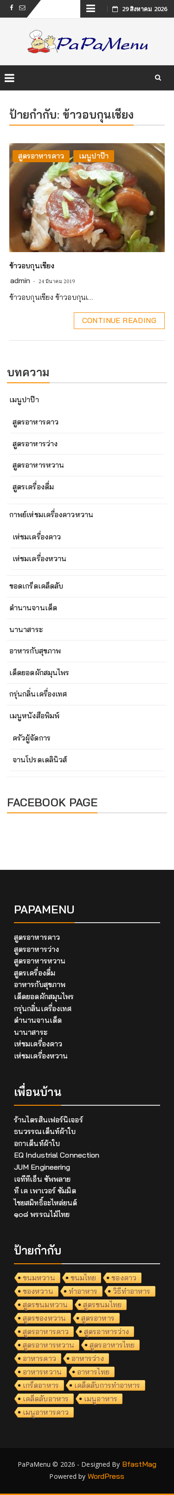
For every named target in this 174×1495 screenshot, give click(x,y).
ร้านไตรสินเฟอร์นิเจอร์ (48, 1119)
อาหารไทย (93, 1371)
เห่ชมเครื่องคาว (37, 536)
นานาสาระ (26, 629)
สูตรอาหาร (98, 1318)
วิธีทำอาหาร (131, 1291)
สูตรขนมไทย (102, 1304)
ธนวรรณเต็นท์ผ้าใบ (45, 1131)
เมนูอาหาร (100, 1398)
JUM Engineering (42, 1167)
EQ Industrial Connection (56, 1154)
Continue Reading (119, 320)
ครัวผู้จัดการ (32, 737)
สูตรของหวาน (44, 1318)
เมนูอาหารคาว (46, 1412)
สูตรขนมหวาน (45, 1304)
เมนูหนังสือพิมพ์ (34, 715)
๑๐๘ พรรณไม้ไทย (42, 1214)
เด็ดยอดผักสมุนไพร (39, 672)
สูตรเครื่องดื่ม (33, 486)
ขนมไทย (84, 1277)
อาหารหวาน (42, 1371)
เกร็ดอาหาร (41, 1385)
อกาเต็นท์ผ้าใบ (37, 1143)
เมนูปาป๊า (94, 155)
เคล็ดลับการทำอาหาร (107, 1385)
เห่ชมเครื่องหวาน (39, 558)
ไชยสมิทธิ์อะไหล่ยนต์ (45, 1202)
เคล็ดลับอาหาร (46, 1398)
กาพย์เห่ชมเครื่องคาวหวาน (51, 514)
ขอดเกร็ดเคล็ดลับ (36, 585)
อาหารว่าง (87, 1358)
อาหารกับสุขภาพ (35, 650)
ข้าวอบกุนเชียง (31, 265)
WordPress (106, 1476)
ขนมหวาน (39, 1277)
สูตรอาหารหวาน (38, 464)
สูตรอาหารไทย (112, 1344)
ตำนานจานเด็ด (33, 607)
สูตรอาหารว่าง (35, 443)
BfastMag (139, 1464)
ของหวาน (38, 1291)
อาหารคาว (39, 1358)
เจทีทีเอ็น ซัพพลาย (42, 1179)
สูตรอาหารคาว (41, 155)
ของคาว (123, 1277)
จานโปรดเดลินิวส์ (40, 759)
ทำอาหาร (83, 1291)
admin (20, 280)
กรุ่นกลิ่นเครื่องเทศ (38, 693)
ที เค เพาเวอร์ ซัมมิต (45, 1190)
